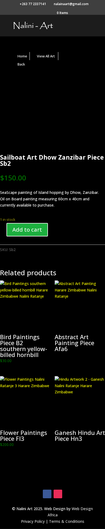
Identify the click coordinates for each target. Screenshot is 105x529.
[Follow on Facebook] (47, 494)
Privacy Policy (33, 521)
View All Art (46, 56)
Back (21, 64)
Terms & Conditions (66, 521)
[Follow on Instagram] (58, 494)
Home (22, 56)
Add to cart (27, 229)
